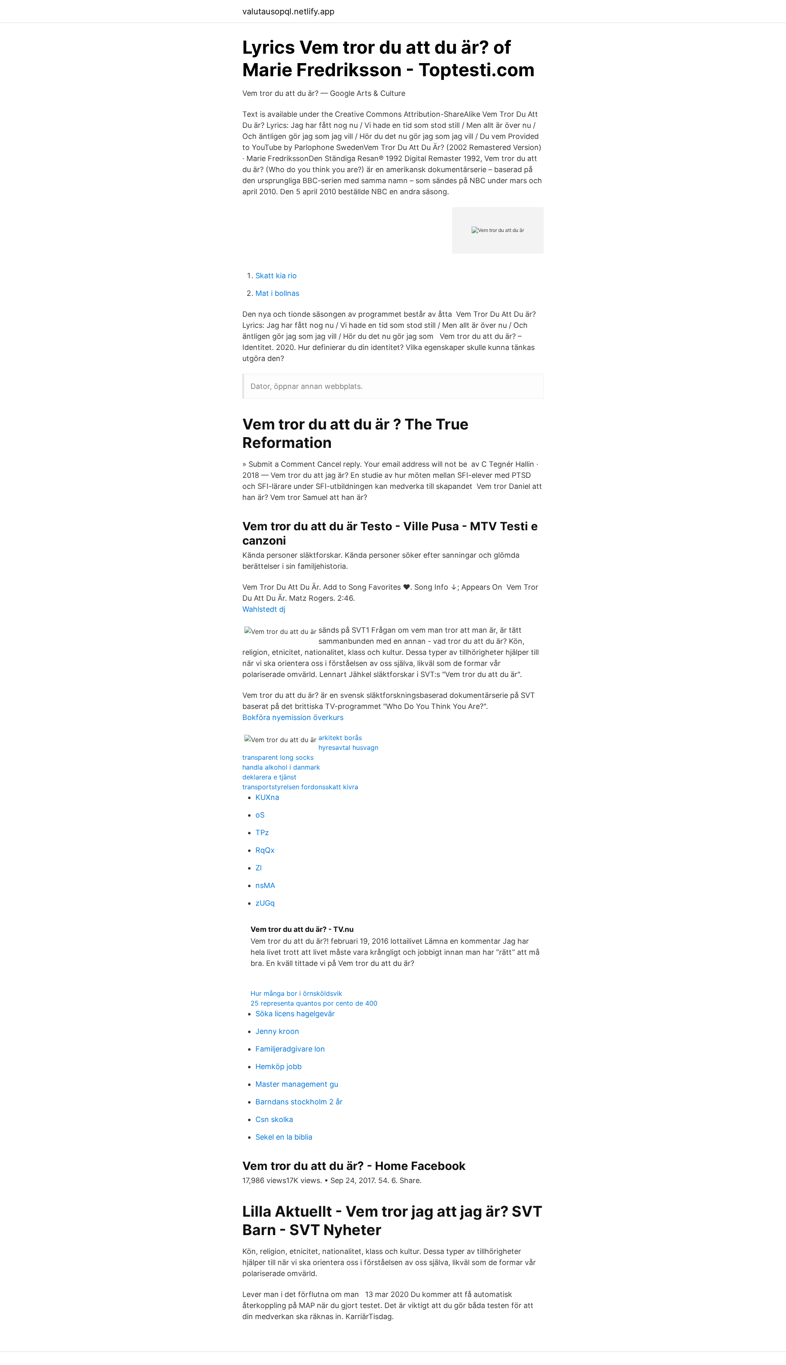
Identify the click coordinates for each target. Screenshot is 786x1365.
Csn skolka (274, 1119)
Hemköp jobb (278, 1066)
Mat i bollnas (277, 293)
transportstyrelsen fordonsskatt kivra (300, 787)
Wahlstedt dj (263, 609)
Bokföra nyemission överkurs (292, 717)
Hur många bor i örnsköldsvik (296, 993)
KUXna (267, 797)
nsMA (265, 885)
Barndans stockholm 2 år (299, 1101)
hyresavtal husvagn (348, 747)
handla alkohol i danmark (281, 767)
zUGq (265, 903)
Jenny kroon (277, 1031)
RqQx (265, 850)
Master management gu (296, 1084)
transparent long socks (278, 757)
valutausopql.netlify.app (288, 11)
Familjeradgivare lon (290, 1049)
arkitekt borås (340, 738)
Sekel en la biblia (283, 1137)
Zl (258, 867)
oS (259, 815)
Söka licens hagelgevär (295, 1013)
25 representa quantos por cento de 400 (314, 1003)
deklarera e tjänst (269, 777)
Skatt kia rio (276, 275)
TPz (262, 832)
